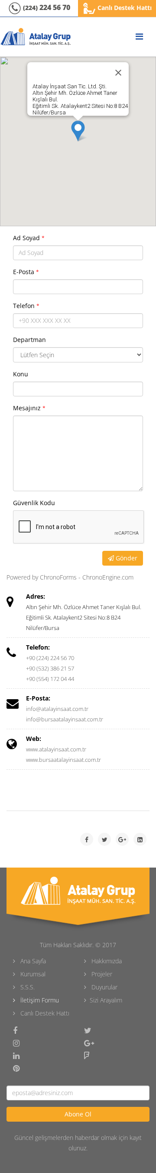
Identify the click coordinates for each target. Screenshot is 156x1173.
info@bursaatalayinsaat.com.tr (64, 719)
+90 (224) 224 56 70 (50, 658)
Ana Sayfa (32, 961)
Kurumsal (32, 974)
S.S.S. (27, 987)
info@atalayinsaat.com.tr (57, 709)
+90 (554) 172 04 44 (50, 679)
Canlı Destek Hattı (124, 7)
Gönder (125, 558)
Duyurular (103, 987)
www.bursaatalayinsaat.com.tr (63, 760)
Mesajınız (29, 408)
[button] (78, 131)
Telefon (26, 306)
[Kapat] (118, 72)
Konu (20, 374)
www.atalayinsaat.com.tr (56, 749)
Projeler (101, 974)
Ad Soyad (29, 238)
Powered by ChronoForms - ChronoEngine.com (69, 577)
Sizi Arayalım (106, 1000)
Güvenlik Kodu (34, 503)
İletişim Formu (39, 1000)
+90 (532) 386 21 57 (50, 668)
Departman (29, 339)
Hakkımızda (106, 961)
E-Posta (26, 272)
